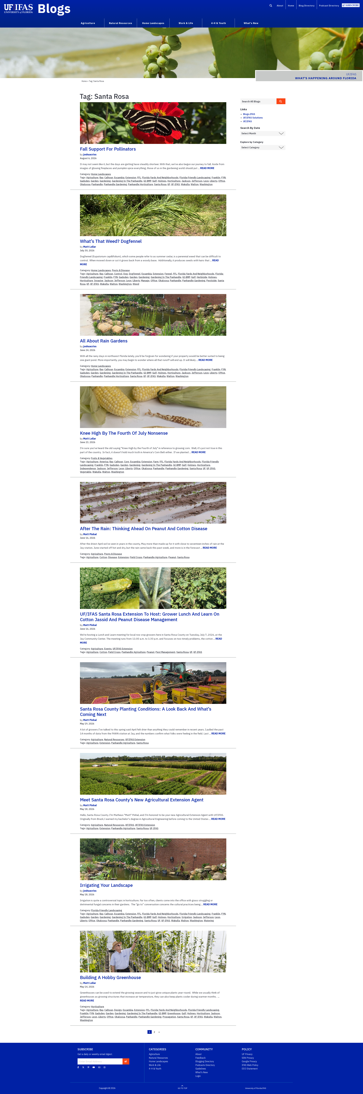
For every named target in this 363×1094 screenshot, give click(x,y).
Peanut (172, 557)
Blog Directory (307, 5)
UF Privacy (247, 1054)
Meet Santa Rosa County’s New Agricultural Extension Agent (141, 800)
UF (168, 184)
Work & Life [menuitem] (186, 23)
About (280, 5)
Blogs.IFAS (249, 114)
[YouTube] (94, 1067)
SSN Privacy (248, 1057)
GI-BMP (147, 181)
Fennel (168, 273)
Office (221, 181)
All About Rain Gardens (103, 341)
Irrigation (187, 917)
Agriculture (92, 177)
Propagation (169, 1016)
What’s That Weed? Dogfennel (111, 241)
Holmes (162, 181)
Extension (130, 177)
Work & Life (155, 1065)
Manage (145, 280)
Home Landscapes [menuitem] (153, 23)
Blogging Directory (204, 1061)
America (104, 461)
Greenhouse (174, 1013)
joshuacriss (89, 154)
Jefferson (197, 181)
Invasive (98, 280)
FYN (223, 177)
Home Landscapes (101, 174)
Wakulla (185, 184)
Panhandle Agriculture (155, 557)
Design (118, 1010)
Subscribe (352, 5)
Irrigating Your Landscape (106, 885)
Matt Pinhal (90, 534)
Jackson (186, 181)
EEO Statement (250, 1068)
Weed (136, 284)
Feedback (200, 1057)
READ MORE (207, 168)
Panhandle (97, 184)
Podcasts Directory (205, 1065)
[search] (281, 101)
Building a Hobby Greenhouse (110, 977)
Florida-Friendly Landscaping (195, 177)
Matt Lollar (89, 246)
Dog (125, 273)
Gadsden (85, 181)
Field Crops (136, 557)
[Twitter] (83, 1067)
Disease (112, 557)
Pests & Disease (121, 270)
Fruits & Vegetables (101, 458)
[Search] (271, 6)
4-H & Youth (155, 1068)
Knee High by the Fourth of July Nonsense (124, 433)
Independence (88, 468)
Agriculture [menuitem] (88, 23)
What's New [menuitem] (251, 23)
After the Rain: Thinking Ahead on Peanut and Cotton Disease (143, 528)
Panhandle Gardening (115, 184)
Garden (95, 181)
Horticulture (174, 181)
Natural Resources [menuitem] (120, 23)
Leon (206, 181)
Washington (206, 184)
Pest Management (165, 652)
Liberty (213, 181)
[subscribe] (126, 1061)
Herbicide (202, 277)
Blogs (54, 8)
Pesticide (211, 280)
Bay (101, 177)
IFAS (264, 1088)
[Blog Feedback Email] (99, 1067)
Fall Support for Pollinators (108, 149)
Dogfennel (134, 273)
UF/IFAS (129, 825)
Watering (209, 920)
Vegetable (85, 471)
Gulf (154, 181)
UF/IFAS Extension (123, 648)
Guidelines (200, 1068)
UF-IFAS (175, 184)
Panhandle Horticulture (140, 184)
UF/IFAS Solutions (253, 117)
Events (108, 648)
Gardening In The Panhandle (127, 181)
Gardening (105, 181)
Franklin (216, 177)
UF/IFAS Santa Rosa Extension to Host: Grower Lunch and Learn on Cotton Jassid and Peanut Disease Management (149, 616)
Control (118, 273)
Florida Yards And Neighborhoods (160, 177)
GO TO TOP (182, 1088)
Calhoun (108, 177)
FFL (139, 177)
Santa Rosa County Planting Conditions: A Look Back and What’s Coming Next (145, 711)
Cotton (103, 557)
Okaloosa (85, 184)
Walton (195, 184)
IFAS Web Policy (250, 1065)
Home (291, 5)
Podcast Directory (329, 5)
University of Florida (253, 1088)
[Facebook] (78, 1067)
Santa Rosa (160, 184)
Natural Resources (114, 739)
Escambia (119, 177)
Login (198, 1076)
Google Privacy (249, 1061)
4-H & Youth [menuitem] (218, 23)
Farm (156, 461)
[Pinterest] (88, 1067)
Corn (126, 461)
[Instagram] (104, 1067)
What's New (201, 1072)
